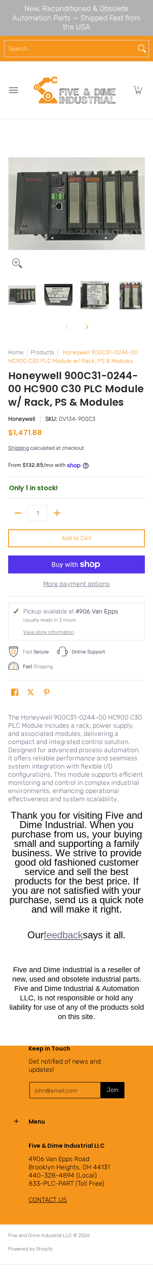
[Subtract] (18, 513)
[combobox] (69, 48)
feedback (63, 934)
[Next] (139, 204)
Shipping (18, 448)
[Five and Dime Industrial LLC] (74, 90)
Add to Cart (76, 538)
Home (16, 352)
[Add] (57, 513)
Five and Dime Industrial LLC (40, 1235)
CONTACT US (48, 1200)
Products (42, 352)
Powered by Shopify (30, 1249)
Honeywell (21, 418)
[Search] (142, 48)
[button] (138, 90)
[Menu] (13, 90)
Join (112, 1089)
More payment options (76, 584)
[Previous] (14, 204)
